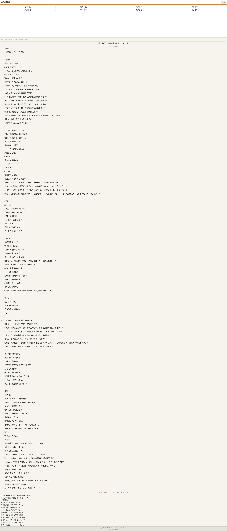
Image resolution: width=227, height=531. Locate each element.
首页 (2, 40)
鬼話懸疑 (139, 10)
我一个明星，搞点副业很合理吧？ (20, 40)
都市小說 (83, 7)
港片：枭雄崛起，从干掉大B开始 (12, 525)
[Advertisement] (113, 25)
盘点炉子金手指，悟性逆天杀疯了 (13, 520)
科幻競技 (28, 10)
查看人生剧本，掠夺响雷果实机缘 (13, 517)
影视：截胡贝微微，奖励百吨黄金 (13, 515)
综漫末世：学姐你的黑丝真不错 (12, 522)
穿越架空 (83, 10)
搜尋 (223, 2)
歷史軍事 (194, 7)
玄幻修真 (139, 7)
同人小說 (194, 10)
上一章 (105, 492)
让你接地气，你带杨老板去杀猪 (18, 496)
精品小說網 (5, 2)
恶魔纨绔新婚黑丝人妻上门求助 (12, 505)
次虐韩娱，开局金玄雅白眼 (10, 503)
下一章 (117, 492)
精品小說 (28, 7)
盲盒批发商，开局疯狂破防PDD (12, 507)
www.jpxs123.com (113, 529)
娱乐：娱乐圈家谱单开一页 (10, 510)
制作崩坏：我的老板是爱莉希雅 (12, 512)
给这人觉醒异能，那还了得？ (17, 498)
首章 (100, 492)
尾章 (122, 492)
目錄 (126, 492)
